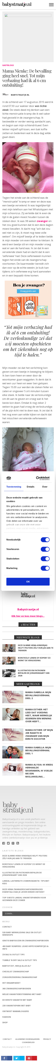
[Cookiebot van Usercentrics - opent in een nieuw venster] (38, 478)
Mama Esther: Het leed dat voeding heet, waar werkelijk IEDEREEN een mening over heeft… (38, 715)
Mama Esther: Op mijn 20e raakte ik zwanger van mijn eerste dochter (39, 734)
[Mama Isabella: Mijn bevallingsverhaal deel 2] (12, 702)
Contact (7, 1039)
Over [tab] (44, 486)
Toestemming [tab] (13, 486)
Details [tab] (30, 486)
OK (28, 581)
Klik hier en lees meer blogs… (28, 616)
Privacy (47, 1039)
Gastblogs (8, 65)
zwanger (42, 221)
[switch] (45, 549)
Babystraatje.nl (20, 94)
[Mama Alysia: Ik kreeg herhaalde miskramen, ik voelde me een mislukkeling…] (12, 774)
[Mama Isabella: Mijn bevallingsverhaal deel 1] (12, 757)
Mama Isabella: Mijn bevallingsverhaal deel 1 (38, 750)
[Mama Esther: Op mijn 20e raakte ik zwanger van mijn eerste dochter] (12, 740)
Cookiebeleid (28, 1042)
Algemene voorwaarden (27, 1039)
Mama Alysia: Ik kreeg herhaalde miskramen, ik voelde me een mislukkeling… (39, 770)
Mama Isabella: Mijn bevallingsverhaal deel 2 (38, 695)
